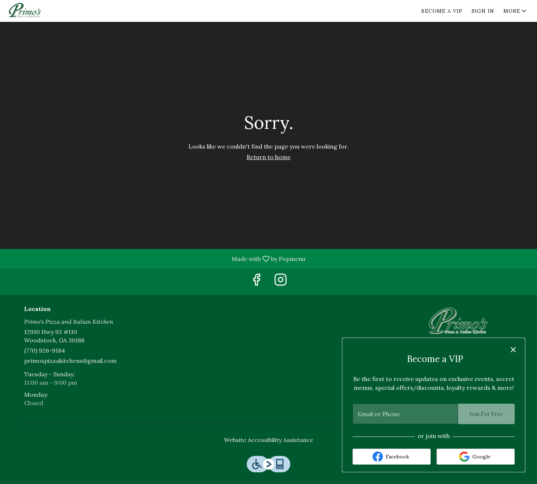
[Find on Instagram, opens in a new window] (280, 281)
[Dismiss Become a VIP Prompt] (513, 349)
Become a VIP (441, 11)
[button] (515, 11)
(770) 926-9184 (44, 350)
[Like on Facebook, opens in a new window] (256, 281)
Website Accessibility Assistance (268, 439)
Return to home (269, 157)
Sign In (483, 11)
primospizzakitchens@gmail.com (70, 360)
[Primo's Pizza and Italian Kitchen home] (39, 11)
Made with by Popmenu (155, 258)
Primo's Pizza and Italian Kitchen (460, 322)
